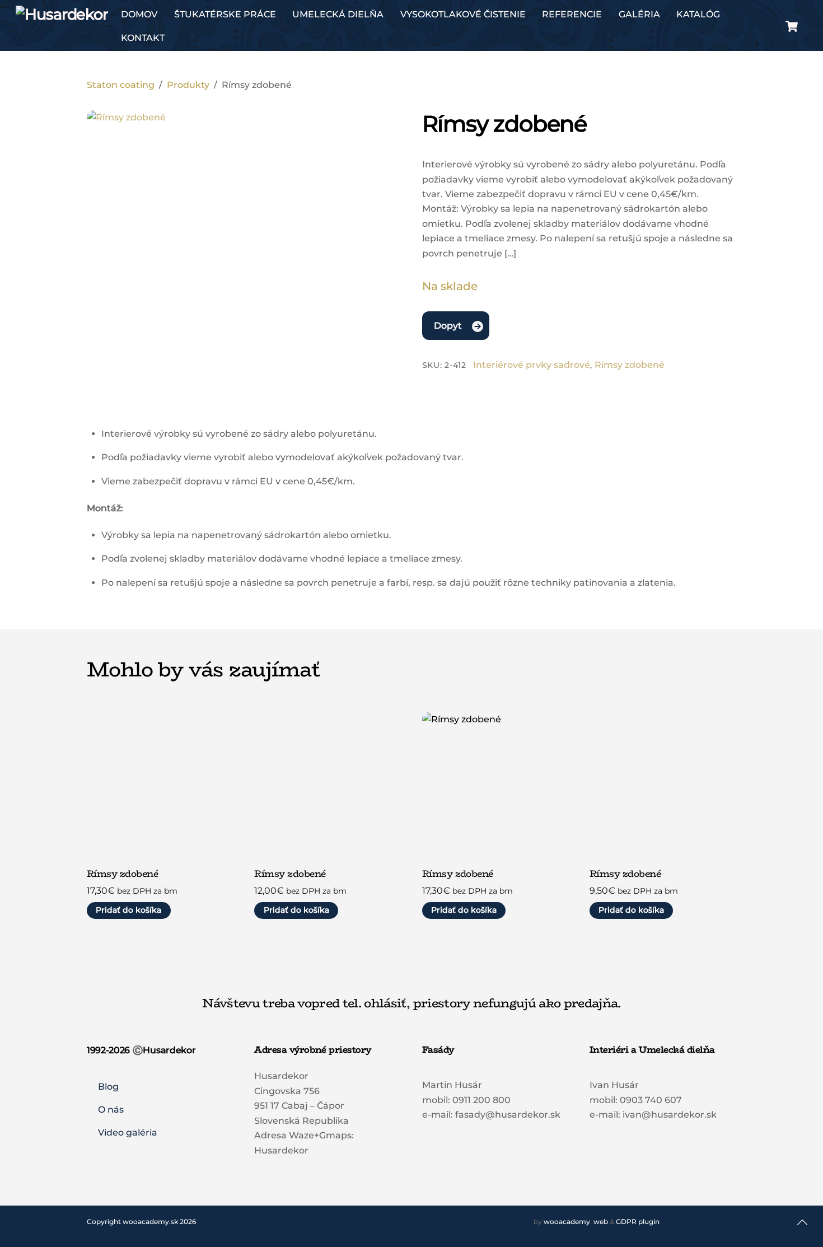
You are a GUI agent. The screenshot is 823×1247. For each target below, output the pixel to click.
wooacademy (567, 1221)
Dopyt (448, 325)
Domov (139, 14)
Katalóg (698, 14)
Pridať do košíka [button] (128, 909)
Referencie (572, 14)
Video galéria (127, 1132)
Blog (108, 1086)
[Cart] (791, 26)
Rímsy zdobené (630, 364)
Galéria (639, 14)
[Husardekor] (62, 14)
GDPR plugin (638, 1221)
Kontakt (143, 37)
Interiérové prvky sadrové (531, 364)
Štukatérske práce (225, 14)
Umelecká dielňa (338, 14)
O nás (111, 1109)
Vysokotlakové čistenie (463, 14)
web (600, 1221)
